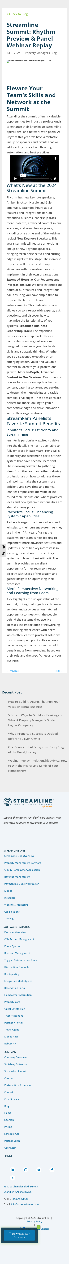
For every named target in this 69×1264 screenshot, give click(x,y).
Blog (6, 1106)
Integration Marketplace (18, 980)
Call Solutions (12, 911)
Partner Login (12, 1140)
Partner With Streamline (18, 1085)
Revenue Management (17, 876)
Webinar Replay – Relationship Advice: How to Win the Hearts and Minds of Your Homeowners (37, 766)
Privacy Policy (34, 1221)
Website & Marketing (16, 904)
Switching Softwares (15, 1064)
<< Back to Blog (17, 14)
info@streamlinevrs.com (25, 1204)
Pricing (8, 1126)
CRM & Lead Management (19, 939)
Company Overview (15, 1057)
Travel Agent (11, 1029)
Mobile (8, 890)
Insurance (9, 897)
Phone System (12, 946)
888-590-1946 (21, 1199)
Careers (8, 1078)
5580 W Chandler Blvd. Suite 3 (21, 1186)
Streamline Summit (15, 1071)
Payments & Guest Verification (21, 883)
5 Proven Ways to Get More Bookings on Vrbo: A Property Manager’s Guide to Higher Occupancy (35, 720)
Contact (8, 1092)
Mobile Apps (11, 1036)
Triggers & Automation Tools (20, 960)
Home (7, 1112)
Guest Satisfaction (14, 1008)
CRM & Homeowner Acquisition (22, 869)
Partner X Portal (13, 1022)
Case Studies (11, 1099)
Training (8, 918)
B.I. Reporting (12, 974)
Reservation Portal (15, 987)
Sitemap (9, 1119)
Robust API (10, 1043)
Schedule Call (11, 1133)
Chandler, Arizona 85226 (18, 1191)
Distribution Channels (16, 967)
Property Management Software (22, 862)
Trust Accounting (13, 1015)
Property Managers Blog (40, 53)
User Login (10, 1147)
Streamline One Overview (19, 855)
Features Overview (15, 932)
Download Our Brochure (21, 1235)
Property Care (12, 1001)
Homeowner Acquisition (18, 994)
